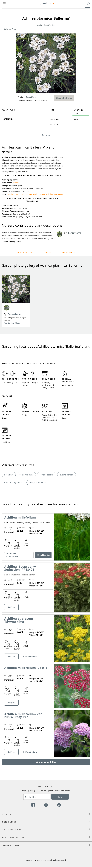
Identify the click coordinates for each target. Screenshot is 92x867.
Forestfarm (14, 314)
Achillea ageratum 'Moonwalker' (18, 619)
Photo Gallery (25, 253)
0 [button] (88, 2)
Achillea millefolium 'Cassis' (26, 668)
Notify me (46, 135)
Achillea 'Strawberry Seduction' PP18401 (20, 568)
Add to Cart (45, 555)
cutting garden (39, 194)
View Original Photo (12, 323)
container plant (13, 194)
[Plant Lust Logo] (47, 3)
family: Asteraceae (37, 482)
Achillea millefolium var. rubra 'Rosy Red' (23, 715)
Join (60, 797)
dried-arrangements (54, 194)
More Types (68, 253)
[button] (29, 657)
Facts (48, 253)
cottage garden (26, 194)
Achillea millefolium (20, 517)
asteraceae (17, 183)
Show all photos (64, 98)
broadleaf (8, 474)
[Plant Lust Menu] (4, 3)
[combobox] (19, 555)
